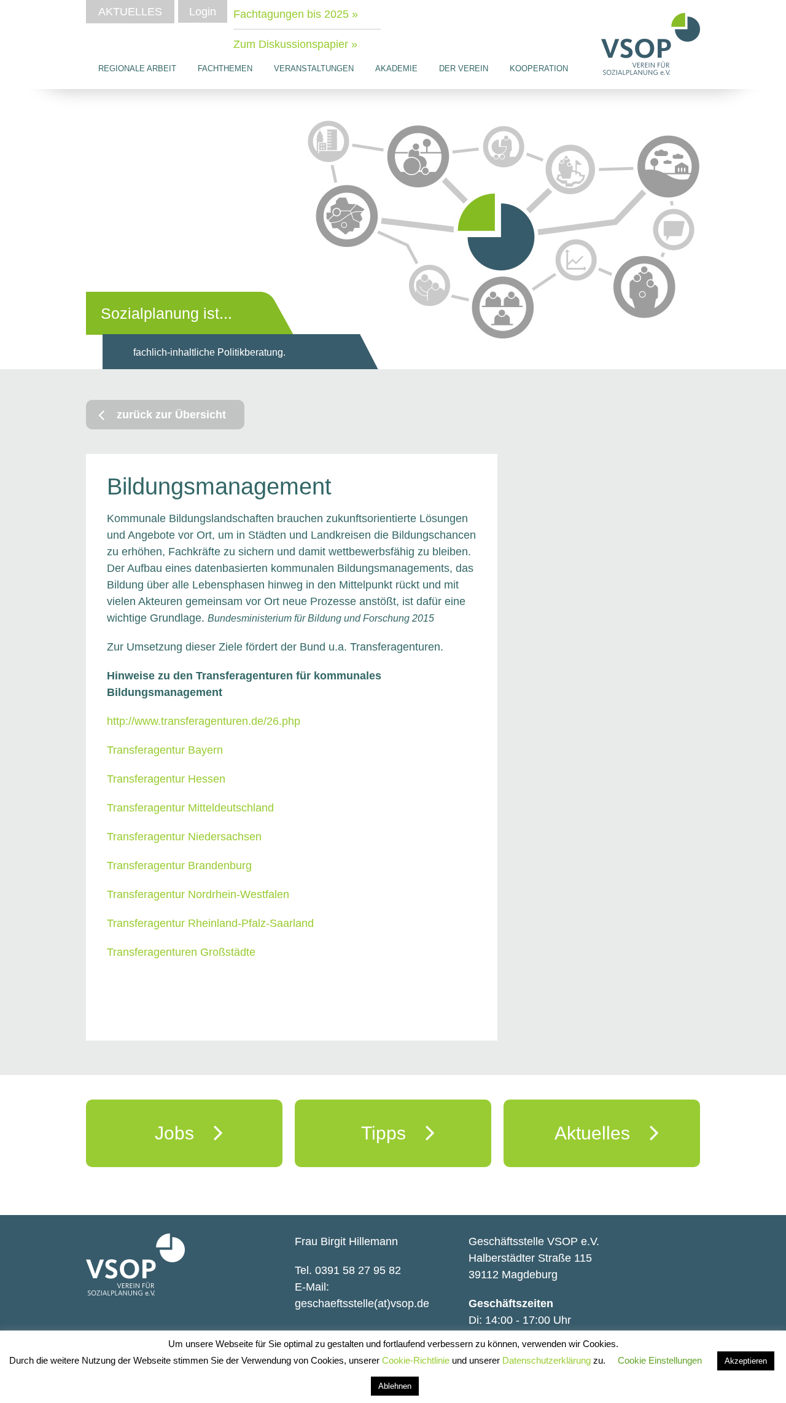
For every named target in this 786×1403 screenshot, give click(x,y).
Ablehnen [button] (394, 1386)
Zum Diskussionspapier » (295, 44)
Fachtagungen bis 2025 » (295, 14)
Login (202, 12)
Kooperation (539, 68)
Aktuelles (130, 12)
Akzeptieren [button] (746, 1361)
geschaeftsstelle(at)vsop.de (362, 1303)
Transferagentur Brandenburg (179, 865)
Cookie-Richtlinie (417, 1360)
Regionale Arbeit (137, 68)
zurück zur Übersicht (171, 414)
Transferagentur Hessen (166, 779)
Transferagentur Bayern (165, 750)
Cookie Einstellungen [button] (660, 1360)
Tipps (393, 1133)
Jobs (184, 1133)
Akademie (396, 68)
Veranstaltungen (314, 68)
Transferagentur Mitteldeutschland (190, 808)
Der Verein (463, 68)
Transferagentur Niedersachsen (184, 836)
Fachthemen (225, 68)
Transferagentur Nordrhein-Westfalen (198, 894)
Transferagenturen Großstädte (181, 952)
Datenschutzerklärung (547, 1360)
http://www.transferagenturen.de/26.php (203, 721)
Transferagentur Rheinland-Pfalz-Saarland (210, 923)
